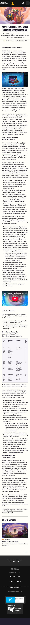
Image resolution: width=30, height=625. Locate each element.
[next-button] (26, 552)
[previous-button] (23, 552)
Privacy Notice (15, 576)
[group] (15, 536)
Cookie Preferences (15, 592)
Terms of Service (15, 581)
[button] (3, 40)
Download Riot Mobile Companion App (15, 560)
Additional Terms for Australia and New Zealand (15, 586)
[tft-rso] (12, 3)
